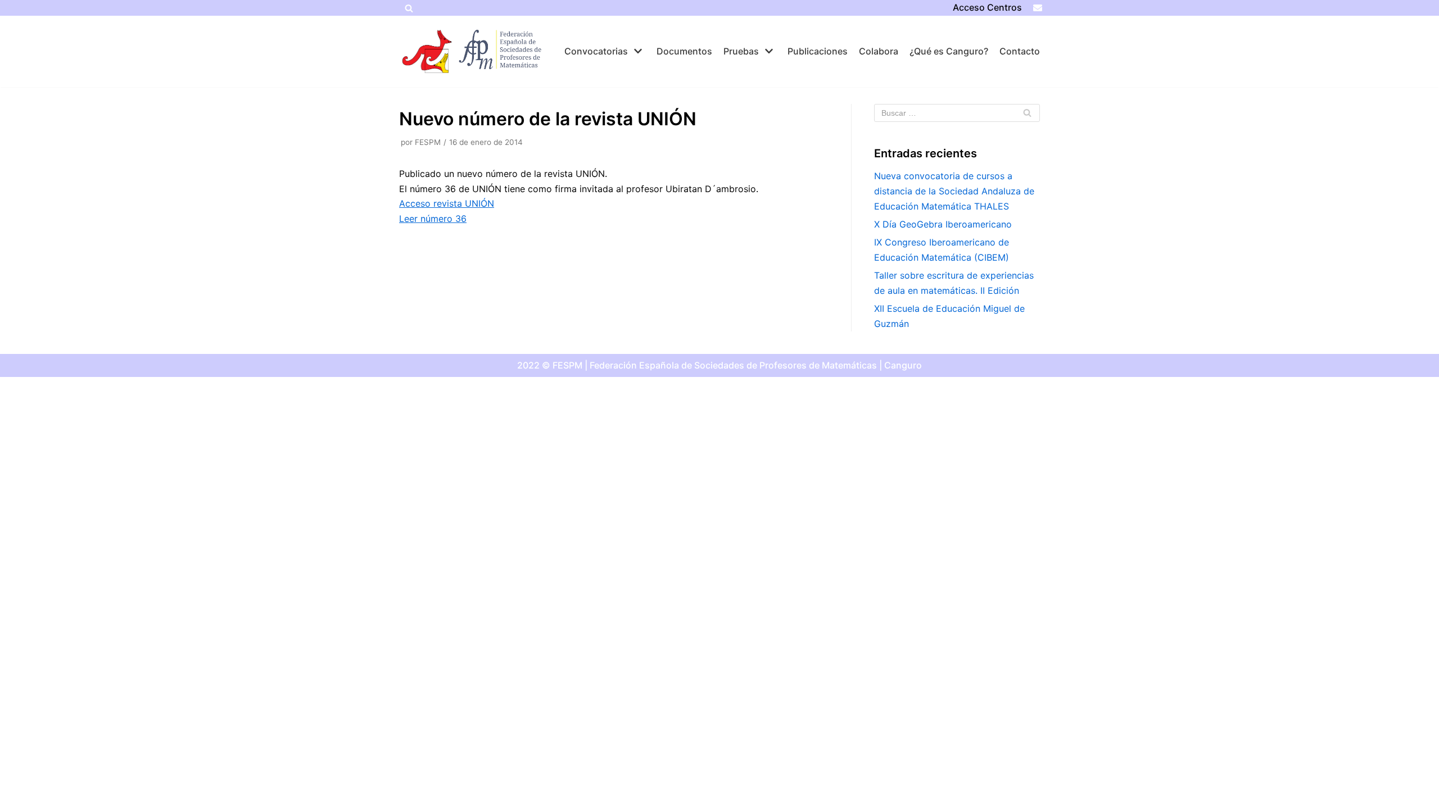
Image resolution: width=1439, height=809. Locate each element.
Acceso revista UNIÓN (446, 203)
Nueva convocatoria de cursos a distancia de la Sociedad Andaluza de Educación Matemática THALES (954, 191)
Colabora (878, 51)
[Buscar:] (957, 113)
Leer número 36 (433, 218)
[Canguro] (427, 51)
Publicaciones (818, 51)
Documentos (684, 51)
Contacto (1019, 51)
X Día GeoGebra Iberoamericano (943, 224)
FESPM (428, 142)
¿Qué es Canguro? (948, 51)
